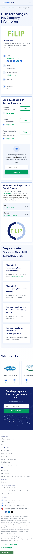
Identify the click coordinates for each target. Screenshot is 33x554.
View (25, 108)
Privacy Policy (12, 420)
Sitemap (3, 482)
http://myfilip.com (12, 58)
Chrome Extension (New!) (9, 465)
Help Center (5, 473)
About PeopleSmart (7, 439)
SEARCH (16, 172)
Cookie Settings (6, 552)
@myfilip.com (10, 113)
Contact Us (4, 470)
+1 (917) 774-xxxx (11, 75)
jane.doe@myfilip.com (10, 215)
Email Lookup (5, 462)
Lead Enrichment (6, 453)
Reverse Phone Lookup (8, 459)
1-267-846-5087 (9, 503)
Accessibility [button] (4, 547)
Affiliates (4, 442)
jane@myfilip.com (9, 208)
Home (3, 8)
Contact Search (6, 450)
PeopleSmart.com (14, 422)
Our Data (4, 456)
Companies (10, 8)
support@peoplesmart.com (13, 500)
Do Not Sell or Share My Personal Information (15, 476)
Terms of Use (5, 544)
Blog (2, 445)
